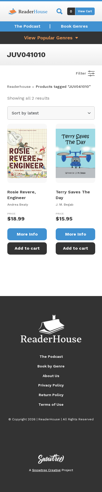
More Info (27, 234)
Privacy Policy (51, 385)
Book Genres (74, 26)
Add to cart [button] (27, 248)
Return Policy (51, 395)
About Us (51, 376)
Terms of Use (51, 404)
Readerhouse (19, 86)
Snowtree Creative (46, 470)
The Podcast (27, 26)
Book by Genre (51, 366)
